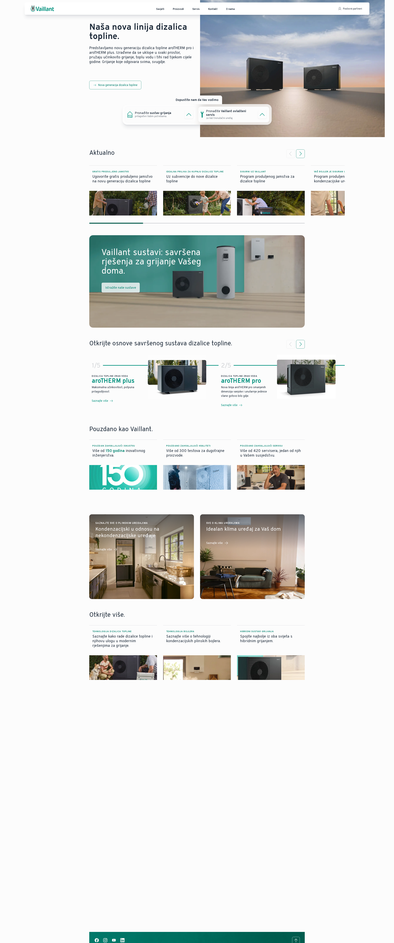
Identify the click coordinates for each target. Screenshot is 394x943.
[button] (123, 190)
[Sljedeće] (300, 153)
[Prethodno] (290, 153)
